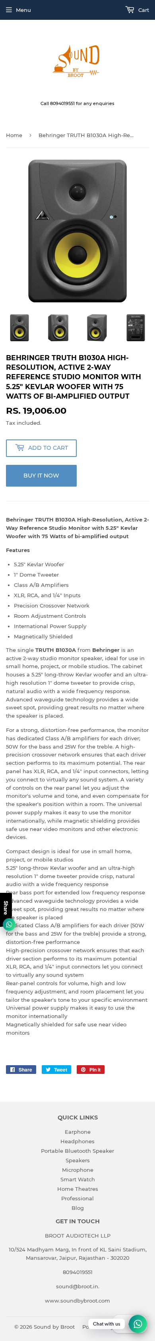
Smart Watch (77, 1179)
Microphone (77, 1170)
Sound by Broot (54, 1327)
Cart (143, 10)
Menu (23, 10)
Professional (77, 1198)
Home (14, 135)
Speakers (78, 1160)
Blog (78, 1208)
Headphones (77, 1141)
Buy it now (41, 475)
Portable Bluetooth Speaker (77, 1151)
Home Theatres (77, 1189)
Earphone (78, 1132)
